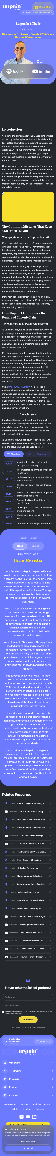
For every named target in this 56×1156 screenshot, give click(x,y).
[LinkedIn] (34, 1117)
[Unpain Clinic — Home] (12, 7)
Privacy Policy (39, 1027)
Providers (28, 1109)
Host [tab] (20, 545)
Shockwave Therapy (19, 386)
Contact (48, 1104)
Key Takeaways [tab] (41, 454)
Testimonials (10, 1104)
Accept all (28, 1148)
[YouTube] (28, 1117)
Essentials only (28, 1141)
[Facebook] (21, 1117)
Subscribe (28, 1019)
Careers (40, 1109)
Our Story (25, 1104)
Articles (37, 1104)
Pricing (15, 1109)
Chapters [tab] (15, 454)
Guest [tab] (35, 545)
